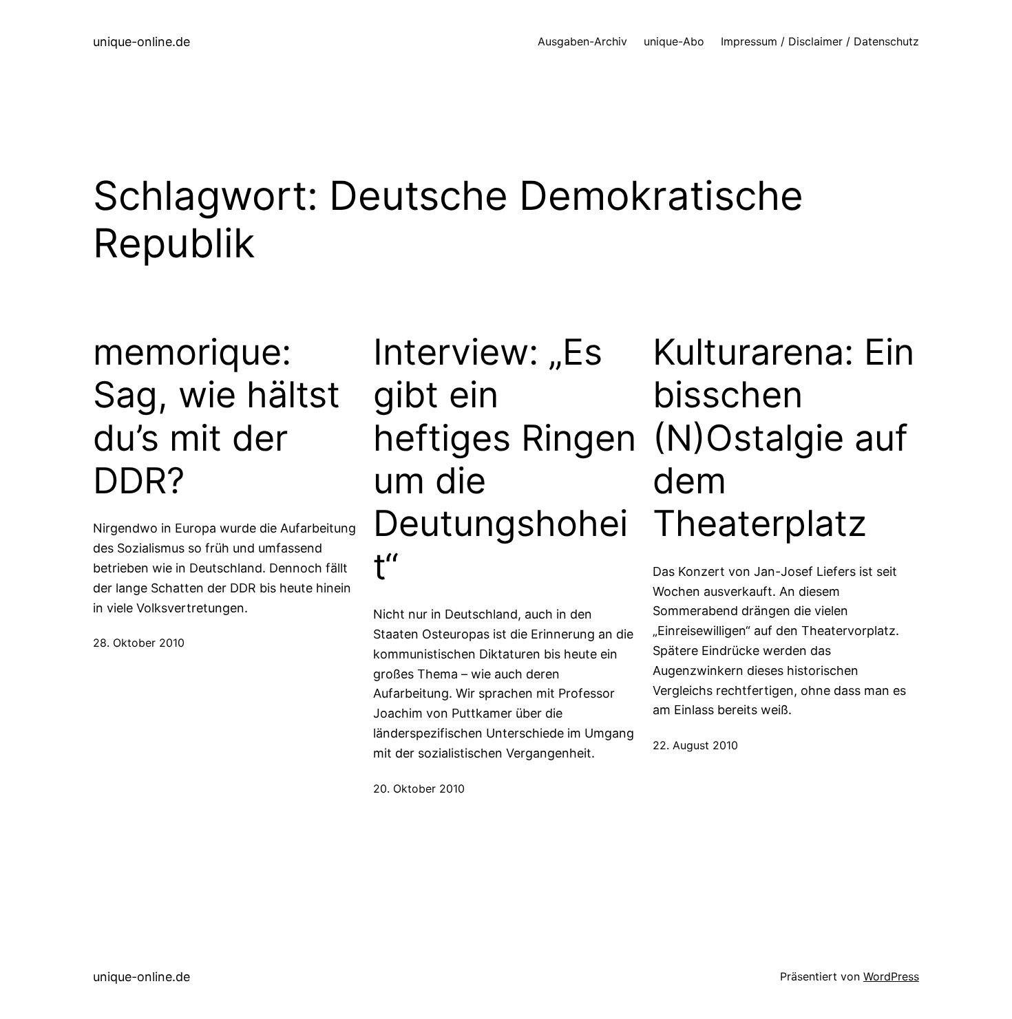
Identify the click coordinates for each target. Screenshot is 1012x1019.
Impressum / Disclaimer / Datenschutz (820, 41)
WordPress (891, 976)
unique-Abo (674, 41)
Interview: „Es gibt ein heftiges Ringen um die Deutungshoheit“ (504, 459)
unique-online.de (141, 41)
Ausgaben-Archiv (582, 41)
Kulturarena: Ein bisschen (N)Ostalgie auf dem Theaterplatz (783, 438)
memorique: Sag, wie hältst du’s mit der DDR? (216, 416)
